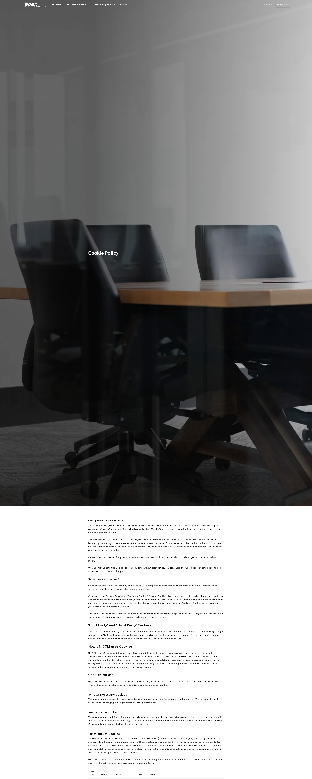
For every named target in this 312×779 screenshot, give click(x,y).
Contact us (283, 4)
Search (268, 4)
